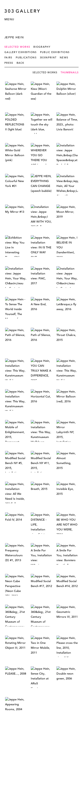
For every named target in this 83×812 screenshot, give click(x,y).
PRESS (8, 62)
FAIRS (8, 57)
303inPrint (48, 57)
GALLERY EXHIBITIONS (20, 52)
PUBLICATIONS (26, 57)
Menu (9, 19)
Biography (41, 46)
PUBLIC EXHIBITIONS (54, 52)
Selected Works (17, 46)
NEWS (64, 57)
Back (20, 62)
